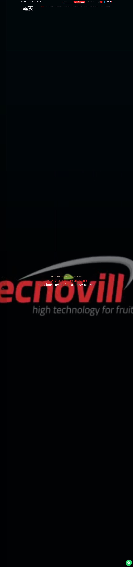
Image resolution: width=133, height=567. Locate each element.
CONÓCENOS (49, 7)
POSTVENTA (67, 7)
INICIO (42, 7)
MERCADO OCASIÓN (77, 7)
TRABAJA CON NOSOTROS (91, 7)
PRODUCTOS (58, 7)
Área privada (91, 1)
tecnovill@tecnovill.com (38, 1)
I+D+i (101, 7)
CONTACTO (107, 7)
